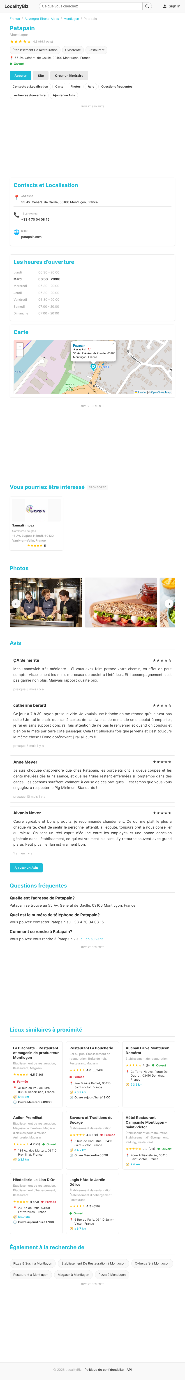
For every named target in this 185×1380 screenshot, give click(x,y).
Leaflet (141, 392)
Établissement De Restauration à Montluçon (93, 1263)
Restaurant (96, 50)
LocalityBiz (16, 6)
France (15, 18)
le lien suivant (91, 939)
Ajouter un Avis (64, 95)
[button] (94, 368)
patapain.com (31, 237)
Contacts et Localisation (30, 86)
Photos (76, 86)
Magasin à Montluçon (73, 1274)
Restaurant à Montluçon (30, 1274)
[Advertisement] (92, 139)
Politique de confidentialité (104, 1369)
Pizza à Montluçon (112, 1274)
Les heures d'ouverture (29, 95)
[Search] (147, 6)
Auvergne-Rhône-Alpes (42, 18)
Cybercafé (73, 50)
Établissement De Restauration (35, 50)
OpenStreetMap (161, 392)
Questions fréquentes (116, 86)
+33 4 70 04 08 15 (35, 219)
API (129, 1369)
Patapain (79, 345)
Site (41, 75)
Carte (59, 86)
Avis (91, 86)
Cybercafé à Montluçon (152, 1263)
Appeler (20, 75)
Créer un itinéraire (69, 75)
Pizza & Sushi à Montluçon (32, 1263)
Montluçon (71, 18)
